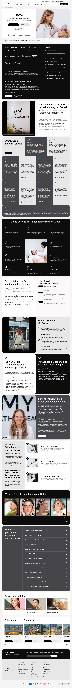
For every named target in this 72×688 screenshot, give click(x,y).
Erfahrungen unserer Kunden (52, 50)
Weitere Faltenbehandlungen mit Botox (54, 75)
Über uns (32, 664)
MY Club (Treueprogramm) (59, 1)
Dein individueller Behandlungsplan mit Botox (55, 58)
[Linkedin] (62, 684)
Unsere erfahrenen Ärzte (9, 73)
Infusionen (46, 4)
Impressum (4, 684)
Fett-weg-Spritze (46, 669)
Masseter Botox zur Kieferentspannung (13, 309)
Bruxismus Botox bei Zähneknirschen (13, 311)
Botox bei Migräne (9, 307)
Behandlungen (7, 7)
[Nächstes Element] (66, 521)
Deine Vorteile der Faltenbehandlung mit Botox (55, 55)
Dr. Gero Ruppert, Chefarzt (21, 40)
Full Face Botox (46, 124)
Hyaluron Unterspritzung (37, 4)
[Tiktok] (68, 684)
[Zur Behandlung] (17, 514)
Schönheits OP (46, 675)
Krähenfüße (13, 56)
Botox (21, 4)
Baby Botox (55, 123)
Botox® (44, 667)
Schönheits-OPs (53, 4)
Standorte (49, 1)
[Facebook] (59, 684)
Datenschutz (10, 684)
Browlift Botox (61, 123)
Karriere (32, 667)
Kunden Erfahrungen (35, 676)
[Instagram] (65, 684)
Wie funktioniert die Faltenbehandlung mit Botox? (56, 53)
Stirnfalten (34, 55)
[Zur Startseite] (7, 4)
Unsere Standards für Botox (52, 61)
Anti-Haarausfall (15, 4)
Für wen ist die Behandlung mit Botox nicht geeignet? (56, 67)
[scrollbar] (36, 521)
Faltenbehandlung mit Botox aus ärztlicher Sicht (55, 69)
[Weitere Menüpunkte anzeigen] (58, 4)
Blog (43, 1)
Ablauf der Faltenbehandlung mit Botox (54, 72)
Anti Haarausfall (46, 664)
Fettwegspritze (27, 4)
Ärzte (46, 1)
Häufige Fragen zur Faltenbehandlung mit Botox (56, 78)
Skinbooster (20, 675)
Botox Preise (15, 69)
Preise (53, 1)
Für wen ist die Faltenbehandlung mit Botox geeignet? (57, 64)
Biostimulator (46, 666)
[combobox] (67, 1)
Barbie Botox (21, 301)
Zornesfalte (6, 56)
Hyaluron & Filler (46, 671)
